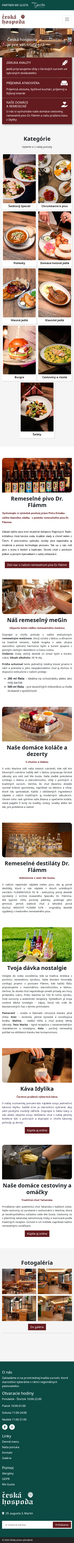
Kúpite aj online (37, 1130)
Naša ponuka (10, 1447)
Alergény (8, 1473)
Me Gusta (8, 1484)
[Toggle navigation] (67, 19)
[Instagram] (12, 1427)
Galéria (6, 1458)
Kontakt (7, 1452)
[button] (26, 54)
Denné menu (10, 1442)
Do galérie (37, 1327)
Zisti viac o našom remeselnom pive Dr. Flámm (37, 565)
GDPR (6, 1479)
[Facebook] (5, 1427)
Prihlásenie (61, 1524)
